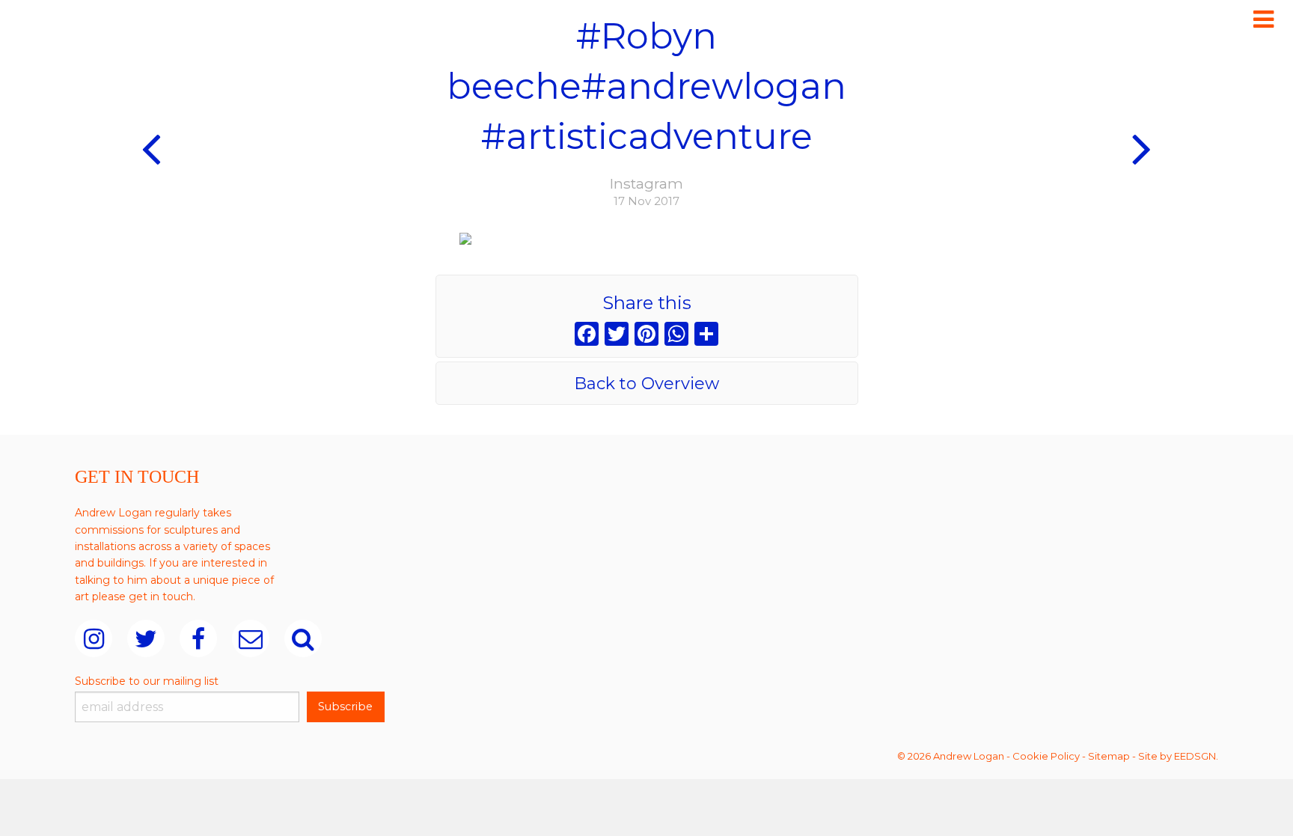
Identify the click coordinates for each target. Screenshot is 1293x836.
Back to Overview (646, 383)
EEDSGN (1195, 756)
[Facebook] (587, 336)
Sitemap (1109, 756)
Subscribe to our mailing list (146, 681)
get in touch (161, 596)
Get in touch (137, 476)
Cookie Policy (1046, 756)
